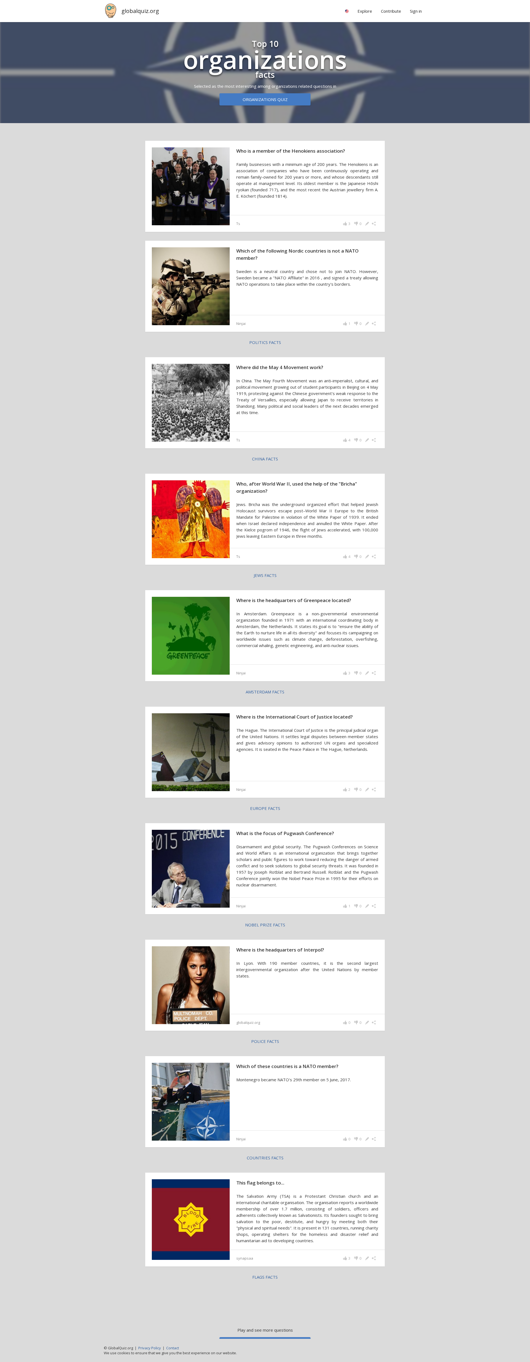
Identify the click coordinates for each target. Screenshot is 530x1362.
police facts (265, 1041)
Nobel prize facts (265, 925)
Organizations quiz (265, 99)
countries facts (265, 1157)
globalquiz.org (140, 11)
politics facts (265, 342)
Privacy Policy (149, 1347)
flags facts (265, 1277)
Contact (172, 1347)
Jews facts (265, 575)
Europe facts (265, 808)
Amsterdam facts (265, 692)
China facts (265, 459)
